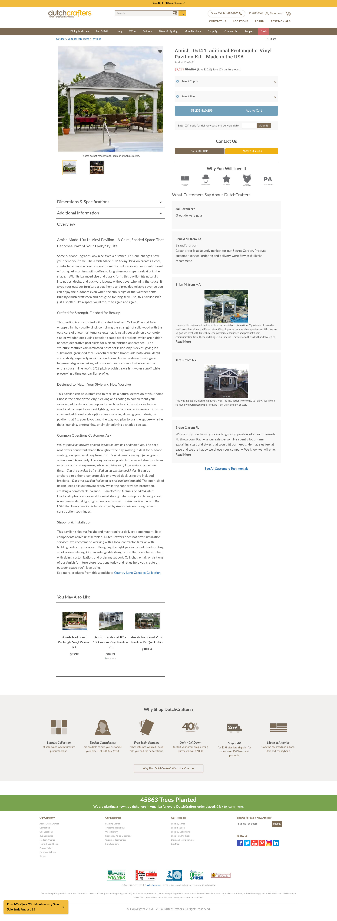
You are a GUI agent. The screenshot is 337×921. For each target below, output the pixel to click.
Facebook (240, 843)
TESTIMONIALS (280, 21)
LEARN (259, 21)
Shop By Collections (180, 832)
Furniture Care (112, 844)
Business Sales (46, 836)
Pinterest (262, 843)
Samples (249, 31)
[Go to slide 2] (226, 321)
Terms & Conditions (48, 844)
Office (132, 31)
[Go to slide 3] (229, 321)
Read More (183, 341)
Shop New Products (180, 836)
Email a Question (153, 885)
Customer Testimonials (115, 840)
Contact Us (44, 828)
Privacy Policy (45, 848)
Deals (264, 31)
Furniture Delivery (47, 852)
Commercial (230, 31)
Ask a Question (253, 151)
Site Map (175, 844)
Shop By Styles (178, 824)
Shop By (212, 31)
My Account (276, 13)
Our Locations (46, 832)
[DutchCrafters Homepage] (70, 13)
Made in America (47, 840)
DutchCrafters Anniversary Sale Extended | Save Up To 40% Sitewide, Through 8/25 (168, 3)
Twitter (247, 843)
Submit (263, 125)
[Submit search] (182, 13)
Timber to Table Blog (114, 828)
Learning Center (112, 824)
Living (119, 31)
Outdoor (147, 31)
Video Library (111, 832)
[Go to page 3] (110, 658)
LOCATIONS (240, 21)
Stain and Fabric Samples (182, 840)
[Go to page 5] (115, 658)
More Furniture (193, 31)
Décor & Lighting (168, 31)
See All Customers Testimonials (226, 468)
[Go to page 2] (108, 658)
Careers (42, 856)
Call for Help (201, 151)
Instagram (269, 843)
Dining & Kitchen (79, 31)
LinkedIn (276, 843)
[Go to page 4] (113, 658)
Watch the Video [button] (167, 768)
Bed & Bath (102, 31)
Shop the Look (178, 828)
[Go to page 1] (106, 658)
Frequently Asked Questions (118, 836)
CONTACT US (217, 21)
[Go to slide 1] (224, 321)
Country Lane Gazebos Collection (137, 572)
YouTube (254, 843)
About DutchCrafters (49, 824)
